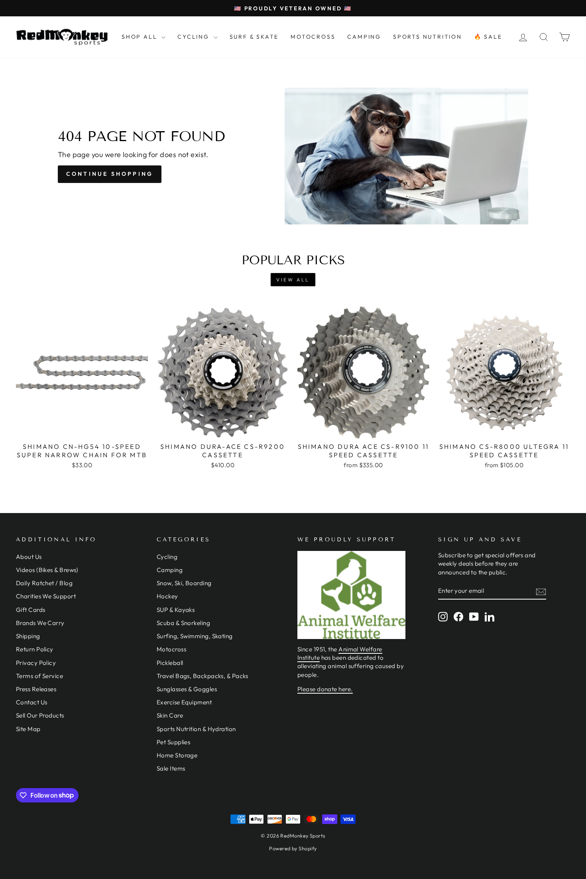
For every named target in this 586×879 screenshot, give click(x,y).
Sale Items (171, 768)
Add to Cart (81, 429)
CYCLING (194, 36)
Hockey (167, 596)
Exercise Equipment (184, 702)
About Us (29, 556)
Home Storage (177, 755)
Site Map (28, 729)
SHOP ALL (140, 36)
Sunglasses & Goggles (187, 689)
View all (293, 280)
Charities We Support (46, 596)
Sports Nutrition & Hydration (196, 729)
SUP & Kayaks (176, 610)
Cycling (167, 556)
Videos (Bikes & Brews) (47, 570)
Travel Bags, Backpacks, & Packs (202, 676)
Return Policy (34, 649)
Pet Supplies (173, 742)
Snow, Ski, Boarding (184, 583)
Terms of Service (39, 676)
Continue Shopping (109, 173)
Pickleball (170, 663)
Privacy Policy (36, 663)
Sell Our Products (40, 715)
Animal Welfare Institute (339, 653)
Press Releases (36, 689)
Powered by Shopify (293, 848)
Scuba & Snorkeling (183, 623)
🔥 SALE (488, 36)
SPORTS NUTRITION (427, 36)
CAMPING (364, 36)
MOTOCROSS (313, 36)
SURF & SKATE (254, 36)
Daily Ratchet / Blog (44, 583)
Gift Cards (30, 610)
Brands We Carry (40, 623)
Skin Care (170, 715)
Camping (170, 570)
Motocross (171, 649)
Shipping (28, 636)
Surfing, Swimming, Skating (195, 636)
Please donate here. (325, 689)
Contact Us (31, 702)
